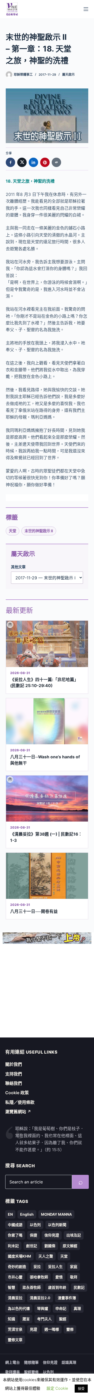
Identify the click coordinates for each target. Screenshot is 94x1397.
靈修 (70, 1329)
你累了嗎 (15, 1235)
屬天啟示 (68, 74)
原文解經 (70, 1246)
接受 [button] (81, 1388)
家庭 (73, 1266)
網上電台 (12, 1362)
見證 (33, 1329)
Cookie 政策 (17, 1092)
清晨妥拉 (15, 1298)
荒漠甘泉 (15, 1329)
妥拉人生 (55, 1266)
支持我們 (13, 1073)
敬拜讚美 (12, 1372)
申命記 (60, 1308)
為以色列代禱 (19, 1308)
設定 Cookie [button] (57, 1388)
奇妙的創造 (17, 1266)
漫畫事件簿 (67, 1298)
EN (10, 1214)
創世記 (31, 1246)
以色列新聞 (57, 1224)
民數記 (79, 1287)
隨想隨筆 (31, 1362)
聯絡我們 (13, 1083)
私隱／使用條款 (19, 1102)
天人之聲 (45, 1256)
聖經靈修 (31, 1372)
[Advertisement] (47, 990)
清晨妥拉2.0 (40, 1298)
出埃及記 (73, 1235)
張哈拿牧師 (39, 1277)
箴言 (26, 1319)
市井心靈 (15, 1277)
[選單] (86, 9)
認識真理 (69, 1362)
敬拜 (73, 1277)
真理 (77, 1308)
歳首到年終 (57, 1287)
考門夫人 (44, 1319)
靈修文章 (15, 1339)
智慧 (11, 1287)
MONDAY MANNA (56, 1214)
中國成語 (15, 1224)
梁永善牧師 (31, 1287)
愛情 (59, 1277)
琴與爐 (42, 1308)
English (27, 1214)
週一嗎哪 (51, 1329)
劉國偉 (49, 1246)
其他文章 (18, 567)
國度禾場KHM (19, 1256)
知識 (11, 1319)
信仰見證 (51, 1235)
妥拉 (37, 1266)
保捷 (33, 1235)
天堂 (12, 531)
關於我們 (13, 1064)
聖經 (62, 1319)
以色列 (35, 1224)
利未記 (13, 1246)
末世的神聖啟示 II (39, 531)
